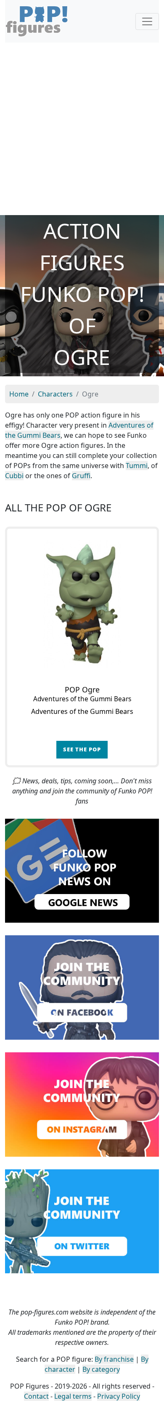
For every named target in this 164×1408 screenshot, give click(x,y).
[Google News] (82, 870)
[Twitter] (82, 1220)
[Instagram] (82, 1103)
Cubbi (14, 475)
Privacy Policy (118, 1396)
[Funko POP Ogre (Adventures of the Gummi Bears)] (82, 604)
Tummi (137, 465)
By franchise (114, 1359)
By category (101, 1369)
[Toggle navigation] (147, 21)
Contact (36, 1396)
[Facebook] (82, 986)
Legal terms (73, 1396)
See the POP (82, 749)
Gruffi (81, 475)
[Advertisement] (82, 129)
